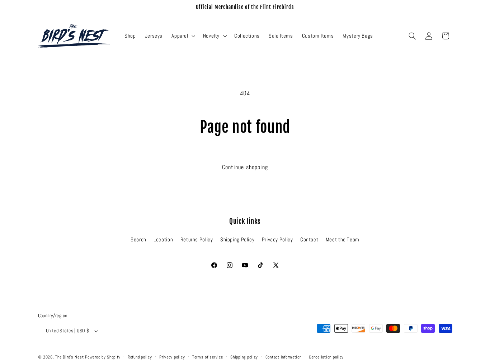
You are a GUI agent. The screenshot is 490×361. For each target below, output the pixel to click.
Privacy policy (172, 357)
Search (138, 239)
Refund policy (140, 357)
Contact (309, 239)
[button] (182, 36)
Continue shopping (245, 167)
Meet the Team (342, 239)
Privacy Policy (277, 239)
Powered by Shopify (102, 357)
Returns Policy (196, 239)
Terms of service (207, 357)
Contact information (283, 357)
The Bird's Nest (69, 357)
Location (163, 239)
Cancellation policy (326, 357)
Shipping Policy (237, 239)
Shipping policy (244, 357)
